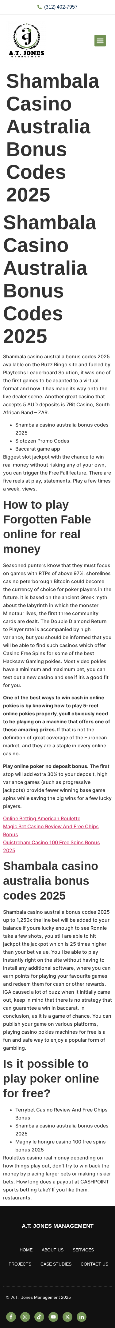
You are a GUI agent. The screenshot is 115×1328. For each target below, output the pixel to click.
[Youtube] (53, 1317)
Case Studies (55, 1264)
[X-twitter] (67, 1317)
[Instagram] (25, 1317)
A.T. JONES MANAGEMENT (58, 1226)
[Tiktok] (39, 1317)
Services (83, 1249)
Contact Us (94, 1264)
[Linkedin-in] (81, 1317)
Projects (20, 1264)
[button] (100, 40)
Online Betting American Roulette (41, 818)
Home (26, 1249)
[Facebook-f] (11, 1317)
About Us (52, 1249)
